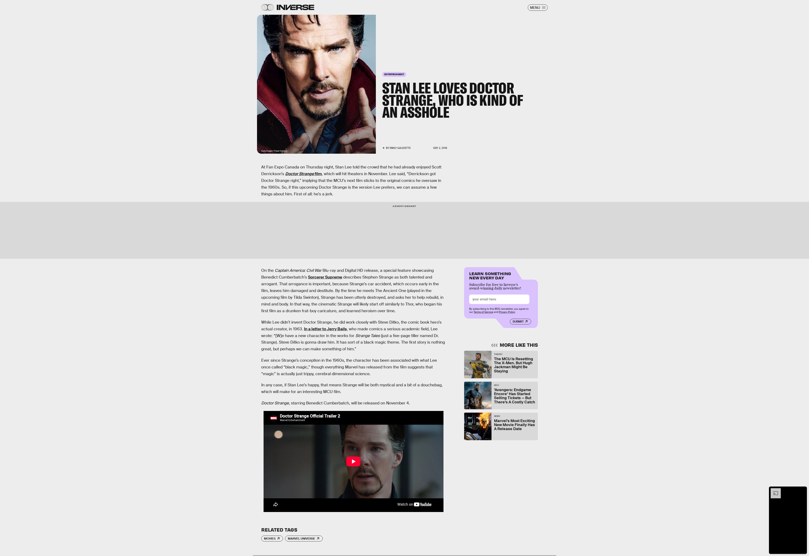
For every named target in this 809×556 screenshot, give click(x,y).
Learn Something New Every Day (490, 275)
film (303, 173)
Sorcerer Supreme (325, 277)
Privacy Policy (507, 312)
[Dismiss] (802, 490)
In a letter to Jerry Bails (325, 329)
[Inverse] (295, 7)
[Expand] (773, 490)
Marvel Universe (301, 538)
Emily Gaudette (400, 148)
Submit (518, 321)
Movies (270, 538)
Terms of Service (483, 312)
